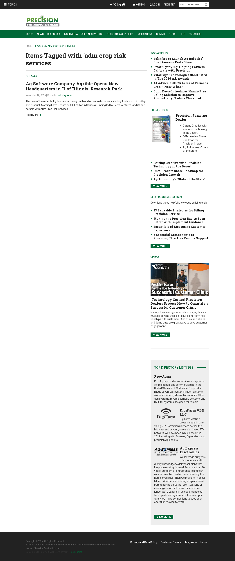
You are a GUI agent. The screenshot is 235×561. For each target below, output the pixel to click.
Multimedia (71, 34)
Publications (145, 34)
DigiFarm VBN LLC (192, 412)
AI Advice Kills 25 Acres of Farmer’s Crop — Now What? (180, 84)
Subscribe (195, 34)
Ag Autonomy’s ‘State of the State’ (179, 179)
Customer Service (171, 542)
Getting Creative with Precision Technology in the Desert (177, 164)
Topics (12, 4)
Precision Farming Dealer (191, 117)
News (40, 34)
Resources (54, 34)
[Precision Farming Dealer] (161, 129)
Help (182, 34)
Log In (156, 4)
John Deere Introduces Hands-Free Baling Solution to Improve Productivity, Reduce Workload (179, 94)
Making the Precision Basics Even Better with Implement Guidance (179, 220)
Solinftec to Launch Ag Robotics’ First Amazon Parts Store (178, 60)
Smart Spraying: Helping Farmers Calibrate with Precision (179, 68)
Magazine (191, 542)
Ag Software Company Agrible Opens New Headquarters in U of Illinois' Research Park (74, 86)
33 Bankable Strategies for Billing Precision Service (178, 212)
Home (29, 46)
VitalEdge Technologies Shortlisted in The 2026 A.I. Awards (180, 76)
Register (169, 4)
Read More (32, 114)
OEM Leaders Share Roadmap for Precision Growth (178, 172)
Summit (160, 34)
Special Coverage (92, 34)
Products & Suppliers (120, 34)
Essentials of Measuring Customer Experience (179, 228)
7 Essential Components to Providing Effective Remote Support (180, 236)
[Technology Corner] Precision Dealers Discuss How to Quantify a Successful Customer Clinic (180, 303)
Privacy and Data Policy (143, 542)
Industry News (65, 95)
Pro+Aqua (162, 376)
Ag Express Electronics (189, 450)
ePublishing (76, 552)
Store (172, 34)
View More (160, 185)
